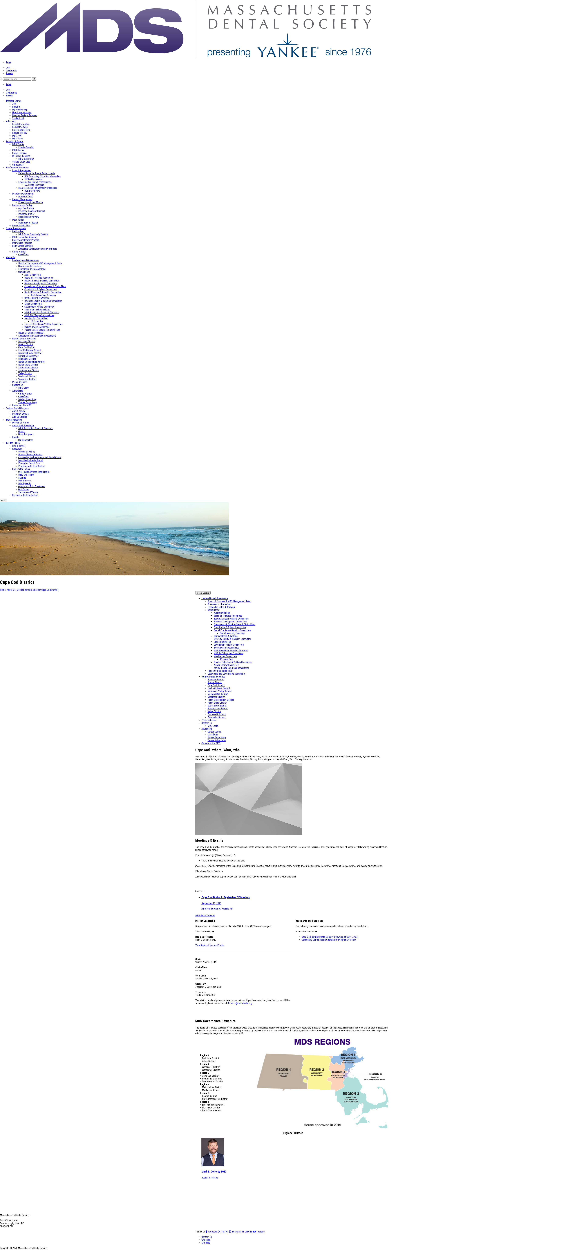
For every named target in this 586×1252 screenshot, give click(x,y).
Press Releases (19, 382)
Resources (17, 448)
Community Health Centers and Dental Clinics (39, 457)
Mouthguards (24, 483)
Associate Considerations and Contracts (37, 248)
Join (8, 67)
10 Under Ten (37, 321)
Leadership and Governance (25, 260)
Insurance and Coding (22, 205)
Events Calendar (26, 147)
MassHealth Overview (28, 216)
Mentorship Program (22, 242)
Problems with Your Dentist (31, 466)
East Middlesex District (29, 350)
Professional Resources (17, 167)
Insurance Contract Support (31, 211)
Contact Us (11, 70)
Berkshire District (26, 341)
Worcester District (27, 379)
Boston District (25, 344)
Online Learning (19, 153)
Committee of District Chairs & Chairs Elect (45, 286)
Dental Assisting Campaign (43, 295)
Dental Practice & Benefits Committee (42, 292)
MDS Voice (17, 138)
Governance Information (29, 266)
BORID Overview (32, 190)
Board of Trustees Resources (38, 277)
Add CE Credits (19, 416)
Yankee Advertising (27, 402)
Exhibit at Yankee (20, 414)
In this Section (203, 593)
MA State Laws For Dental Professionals (37, 187)
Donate (9, 73)
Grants (21, 431)
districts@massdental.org (240, 1003)
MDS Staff (23, 387)
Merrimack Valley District (30, 353)
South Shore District (28, 367)
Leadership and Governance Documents (37, 335)
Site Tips (205, 1239)
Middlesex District (27, 358)
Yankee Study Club (21, 161)
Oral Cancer (23, 489)
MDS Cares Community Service (33, 234)
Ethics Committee (33, 303)
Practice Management (23, 193)
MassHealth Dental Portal (30, 460)
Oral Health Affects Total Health (33, 471)
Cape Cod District (26, 347)
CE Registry (18, 164)
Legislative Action (20, 124)
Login (8, 62)
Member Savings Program (24, 115)
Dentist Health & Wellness (36, 298)
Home (3, 589)
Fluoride (22, 477)
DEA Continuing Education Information (42, 176)
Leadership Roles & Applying (31, 269)
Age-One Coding (26, 208)
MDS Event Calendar (205, 915)
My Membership (19, 109)
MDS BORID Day (26, 158)
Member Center (13, 100)
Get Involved (18, 231)
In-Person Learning (21, 156)
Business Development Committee (40, 283)
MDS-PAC (17, 135)
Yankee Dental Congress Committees (42, 329)
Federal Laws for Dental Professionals (36, 173)
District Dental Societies (24, 338)
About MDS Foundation (23, 425)
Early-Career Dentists (22, 245)
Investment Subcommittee (37, 309)
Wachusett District (27, 376)
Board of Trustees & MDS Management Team (40, 263)
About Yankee (18, 411)
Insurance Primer (26, 214)
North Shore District (28, 364)
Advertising (17, 390)
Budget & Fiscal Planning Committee (41, 280)
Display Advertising (27, 399)
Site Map (205, 1242)
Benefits (16, 106)
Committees (24, 271)
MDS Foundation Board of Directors (41, 312)
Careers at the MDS (21, 405)
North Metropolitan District (31, 361)
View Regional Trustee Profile (209, 945)
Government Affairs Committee (39, 306)
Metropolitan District (28, 356)
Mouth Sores (24, 480)
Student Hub (18, 118)
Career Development (16, 228)
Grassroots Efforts (21, 129)
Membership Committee (35, 318)
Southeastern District (28, 370)
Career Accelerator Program (26, 240)
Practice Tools (25, 196)
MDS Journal (18, 150)
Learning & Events (14, 141)
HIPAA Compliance (33, 179)
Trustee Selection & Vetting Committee (43, 324)
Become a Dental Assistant (25, 495)
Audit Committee (32, 274)
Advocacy (11, 121)
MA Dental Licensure (34, 185)
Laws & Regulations (21, 170)
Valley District (25, 373)
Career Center (19, 251)
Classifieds (23, 254)
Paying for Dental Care (29, 463)
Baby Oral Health (26, 474)
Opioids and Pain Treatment (31, 486)
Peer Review (18, 219)
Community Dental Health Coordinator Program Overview (329, 939)
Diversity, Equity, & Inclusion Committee (43, 300)
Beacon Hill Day (19, 132)
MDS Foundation (14, 419)
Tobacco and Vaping (28, 492)
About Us (10, 257)
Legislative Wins (20, 127)
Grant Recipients (26, 434)
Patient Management (22, 199)
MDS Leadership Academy (24, 237)
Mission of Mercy (20, 422)
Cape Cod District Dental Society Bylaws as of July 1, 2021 (330, 936)
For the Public (13, 442)
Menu (3, 500)
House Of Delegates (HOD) (31, 332)
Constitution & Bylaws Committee (40, 289)
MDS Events (18, 144)
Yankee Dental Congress (17, 408)
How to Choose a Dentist (30, 454)
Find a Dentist (18, 445)
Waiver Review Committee (37, 327)
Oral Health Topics (21, 469)
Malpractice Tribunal (28, 222)
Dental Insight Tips (21, 225)
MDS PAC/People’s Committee (39, 315)
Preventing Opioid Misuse (30, 202)
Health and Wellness (21, 112)
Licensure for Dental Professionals (35, 182)
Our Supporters (25, 440)
